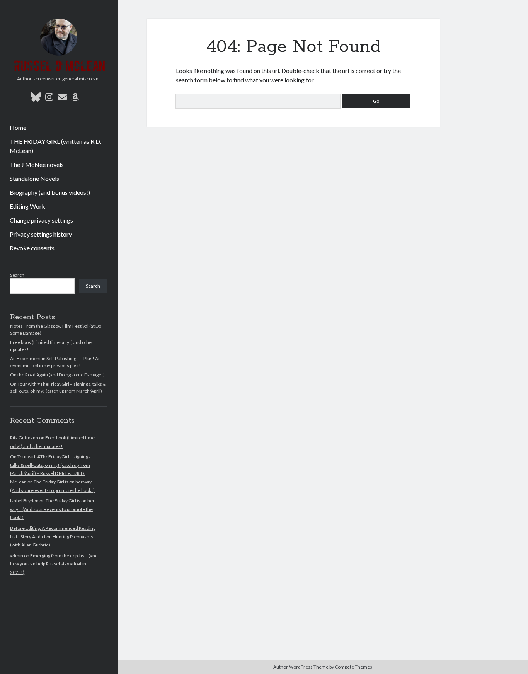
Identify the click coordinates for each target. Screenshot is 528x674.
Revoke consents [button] (32, 248)
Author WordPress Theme (301, 667)
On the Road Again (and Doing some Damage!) (57, 375)
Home (18, 127)
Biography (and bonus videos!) (50, 192)
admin (16, 555)
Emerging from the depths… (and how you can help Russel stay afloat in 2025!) (54, 564)
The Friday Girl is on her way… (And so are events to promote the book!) (52, 509)
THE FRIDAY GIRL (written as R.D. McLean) (55, 146)
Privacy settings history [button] (41, 234)
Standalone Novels (34, 178)
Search (17, 275)
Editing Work (27, 206)
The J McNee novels (37, 164)
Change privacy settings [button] (41, 220)
